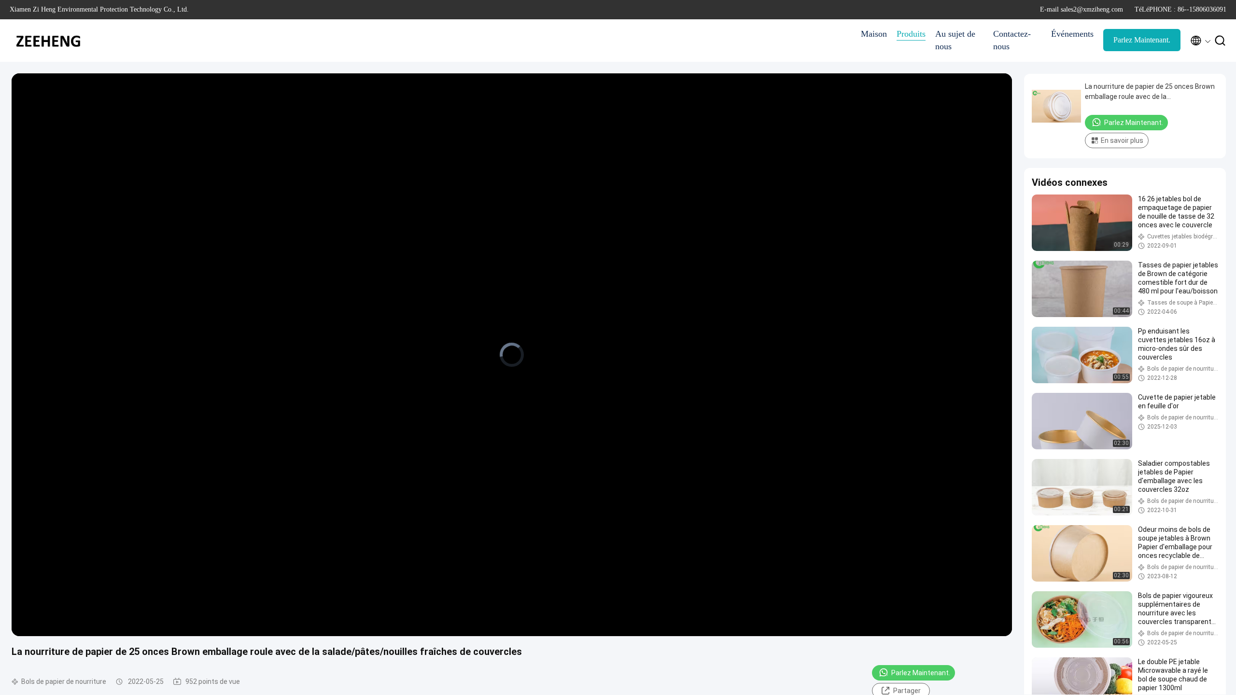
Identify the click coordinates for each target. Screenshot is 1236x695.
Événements (1072, 34)
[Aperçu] (48, 40)
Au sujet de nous (955, 40)
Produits (911, 34)
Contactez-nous (1012, 40)
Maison (874, 34)
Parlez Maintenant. (1141, 40)
